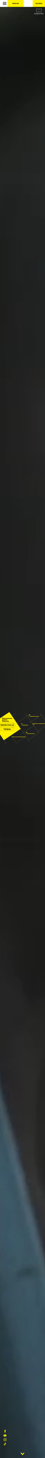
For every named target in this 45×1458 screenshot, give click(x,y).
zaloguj (38, 3)
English (15, 3)
